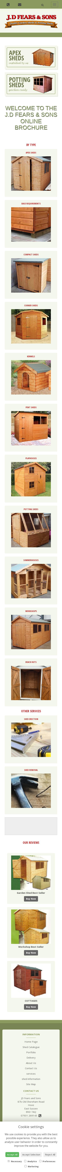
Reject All (50, 1154)
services (31, 1073)
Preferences (48, 1161)
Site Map (31, 1084)
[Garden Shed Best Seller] (31, 873)
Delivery (31, 1057)
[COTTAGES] (31, 980)
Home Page (31, 1041)
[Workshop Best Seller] (31, 926)
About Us (31, 1063)
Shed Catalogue (31, 1047)
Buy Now (31, 898)
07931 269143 (29, 1115)
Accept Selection (31, 1154)
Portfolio (31, 1052)
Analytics (32, 1161)
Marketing (32, 1166)
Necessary (16, 1161)
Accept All (12, 1154)
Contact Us (31, 1068)
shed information (31, 1078)
